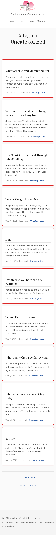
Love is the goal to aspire (21, 199)
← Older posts (28, 477)
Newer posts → (28, 485)
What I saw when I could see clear (27, 357)
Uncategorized (38, 92)
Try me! (10, 438)
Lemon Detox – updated (20, 317)
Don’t (9, 239)
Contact (41, 21)
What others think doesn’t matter (27, 71)
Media (31, 21)
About (13, 21)
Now (22, 21)
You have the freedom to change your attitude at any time (26, 113)
